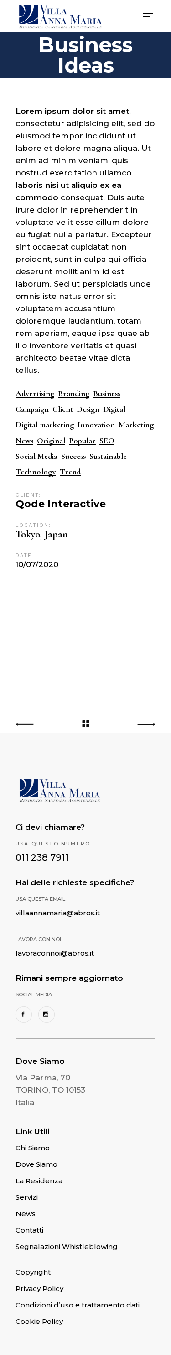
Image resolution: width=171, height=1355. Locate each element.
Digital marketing (45, 425)
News (24, 441)
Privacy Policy (39, 1288)
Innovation (96, 425)
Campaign (32, 409)
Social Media (36, 456)
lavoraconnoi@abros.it (55, 953)
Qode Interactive (61, 504)
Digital (114, 409)
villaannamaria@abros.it (58, 913)
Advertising (35, 394)
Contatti (29, 1230)
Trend (70, 472)
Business (106, 394)
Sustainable (108, 456)
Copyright (33, 1272)
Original (51, 441)
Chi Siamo (33, 1147)
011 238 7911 (42, 857)
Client (62, 409)
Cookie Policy (39, 1321)
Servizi (27, 1197)
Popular (82, 441)
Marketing (136, 425)
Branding (73, 394)
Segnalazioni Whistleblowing (67, 1246)
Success (73, 456)
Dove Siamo (36, 1164)
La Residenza (39, 1180)
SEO (106, 441)
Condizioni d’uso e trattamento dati (78, 1305)
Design (88, 409)
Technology (36, 472)
